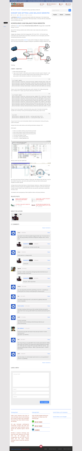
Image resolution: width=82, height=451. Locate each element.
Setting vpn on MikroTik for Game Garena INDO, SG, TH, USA (43, 205)
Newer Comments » (46, 227)
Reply (49, 232)
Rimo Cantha (21, 306)
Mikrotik (23, 15)
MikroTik (26, 39)
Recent (61, 14)
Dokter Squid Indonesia (16, 449)
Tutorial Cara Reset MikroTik (63, 1)
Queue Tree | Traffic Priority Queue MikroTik (47, 1)
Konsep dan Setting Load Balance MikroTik (29, 1)
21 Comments (29, 15)
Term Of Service (67, 449)
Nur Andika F (21, 328)
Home (42, 4)
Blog (61, 4)
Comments (67, 14)
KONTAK (68, 4)
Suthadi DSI (26, 243)
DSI (18, 15)
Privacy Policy (52, 449)
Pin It (5, 26)
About (45, 449)
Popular (55, 14)
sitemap (60, 449)
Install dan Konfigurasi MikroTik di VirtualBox (21, 199)
